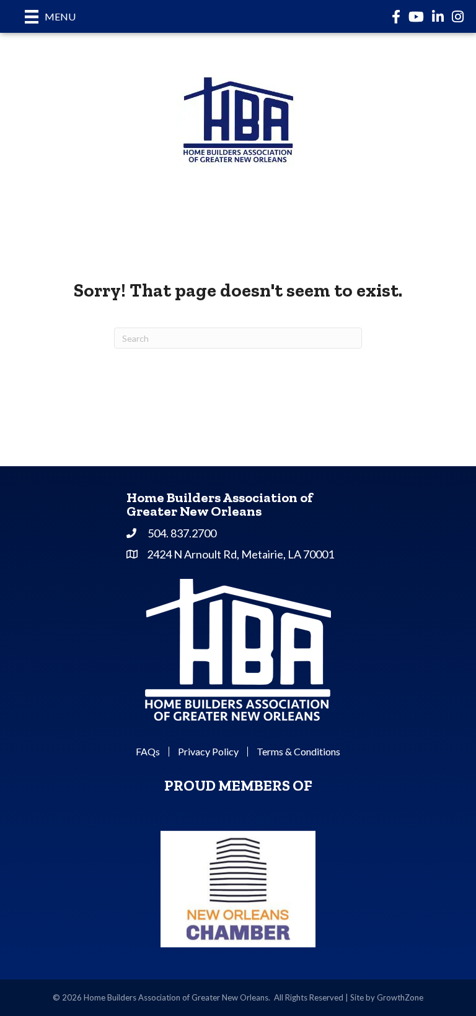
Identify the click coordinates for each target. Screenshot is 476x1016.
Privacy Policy (208, 752)
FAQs (148, 752)
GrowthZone (400, 997)
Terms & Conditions (298, 752)
